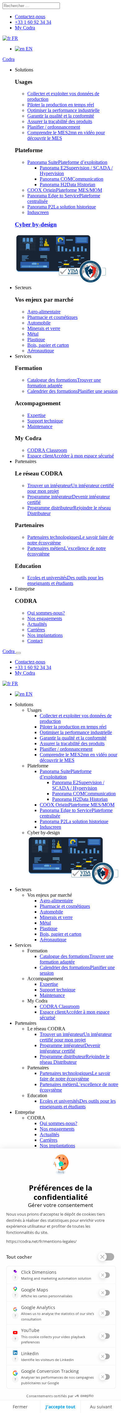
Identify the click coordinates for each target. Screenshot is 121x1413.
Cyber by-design (36, 224)
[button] (24, 69)
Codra (8, 59)
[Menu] (18, 653)
